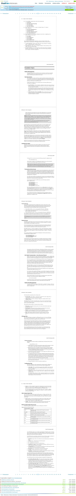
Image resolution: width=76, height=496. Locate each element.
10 (32, 13)
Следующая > (71, 13)
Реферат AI (64, 3)
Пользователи (48, 3)
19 (49, 13)
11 (34, 13)
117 (63, 490)
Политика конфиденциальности (33, 494)
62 (63, 481)
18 (47, 13)
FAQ (47, 1)
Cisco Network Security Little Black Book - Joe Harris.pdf (11, 490)
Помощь (2, 494)
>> (75, 13)
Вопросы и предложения (59, 1)
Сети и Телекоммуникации (14, 8)
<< (0, 13)
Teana (10, 6)
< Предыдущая (5, 13)
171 (63, 484)
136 (63, 492)
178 (63, 482)
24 (58, 13)
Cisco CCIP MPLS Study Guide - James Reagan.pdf (10, 487)
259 (63, 487)
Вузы (36, 3)
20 (51, 13)
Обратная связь (51, 1)
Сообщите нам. (32, 6)
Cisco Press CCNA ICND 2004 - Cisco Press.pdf (9, 492)
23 (56, 13)
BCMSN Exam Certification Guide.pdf (8, 479)
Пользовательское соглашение (22, 494)
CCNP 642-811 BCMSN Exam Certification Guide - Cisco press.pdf (13, 484)
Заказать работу (71, 3)
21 (52, 13)
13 (38, 13)
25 (60, 13)
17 (45, 13)
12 (36, 13)
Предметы (41, 3)
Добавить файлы (56, 3)
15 (41, 13)
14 (39, 13)
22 (54, 13)
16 (43, 13)
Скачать (69, 9)
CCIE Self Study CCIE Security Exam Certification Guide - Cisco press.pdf (14, 482)
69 (63, 479)
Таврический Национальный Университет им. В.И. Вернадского (21, 7)
